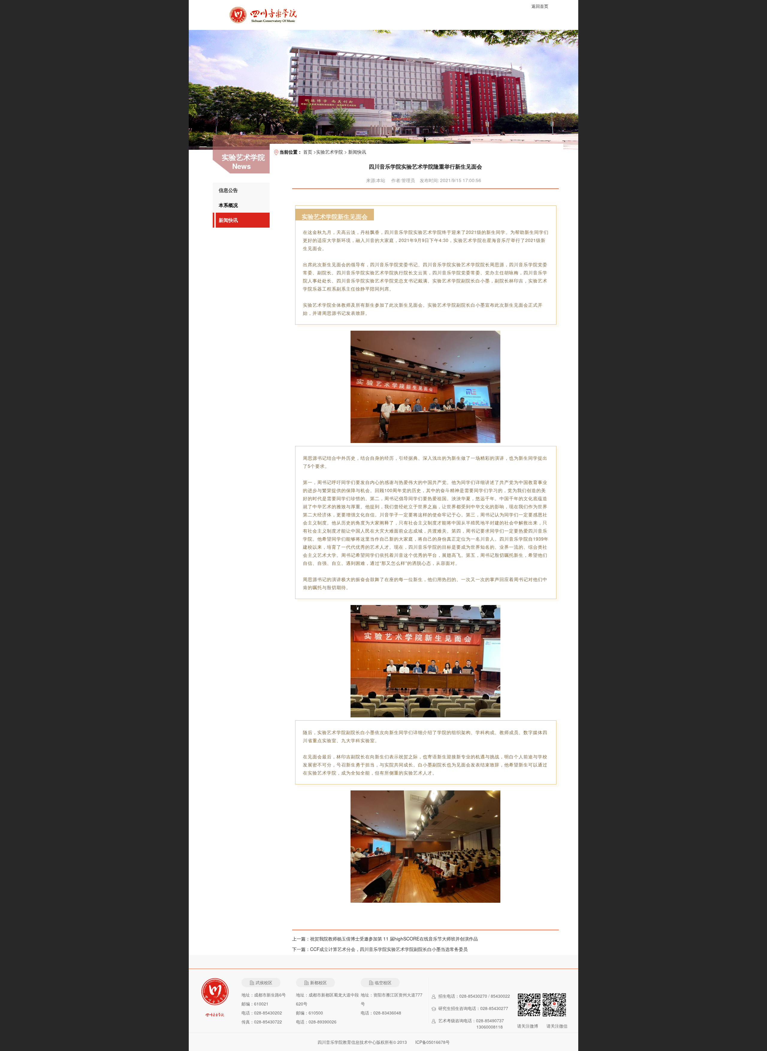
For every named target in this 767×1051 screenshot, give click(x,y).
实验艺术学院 (329, 151)
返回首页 (540, 6)
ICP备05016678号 (432, 1042)
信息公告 (228, 190)
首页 (307, 151)
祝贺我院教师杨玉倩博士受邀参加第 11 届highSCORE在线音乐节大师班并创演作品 (394, 938)
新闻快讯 (228, 220)
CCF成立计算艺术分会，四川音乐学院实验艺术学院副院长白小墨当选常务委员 (389, 949)
